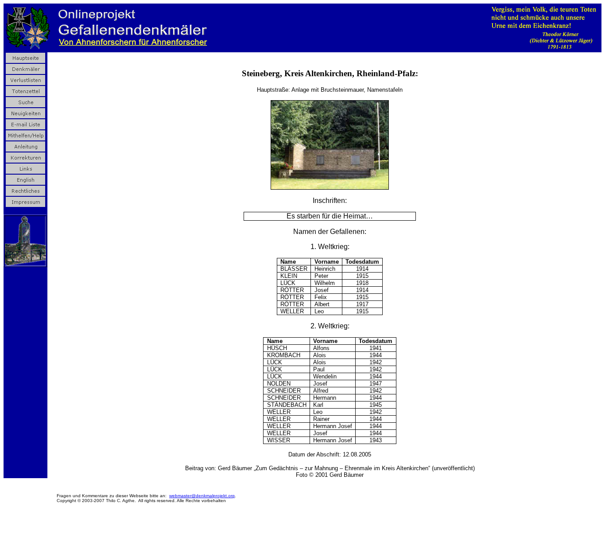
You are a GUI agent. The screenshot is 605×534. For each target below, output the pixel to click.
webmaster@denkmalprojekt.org (202, 495)
